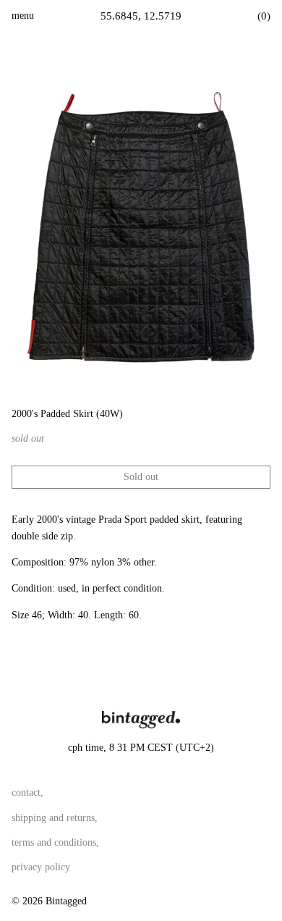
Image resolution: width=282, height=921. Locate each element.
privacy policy (41, 867)
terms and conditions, (55, 842)
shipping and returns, (55, 817)
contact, (27, 792)
